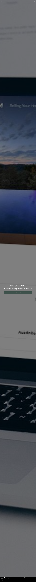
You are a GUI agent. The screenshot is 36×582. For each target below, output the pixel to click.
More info (8, 578)
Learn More (12, 295)
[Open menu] (34, 1)
